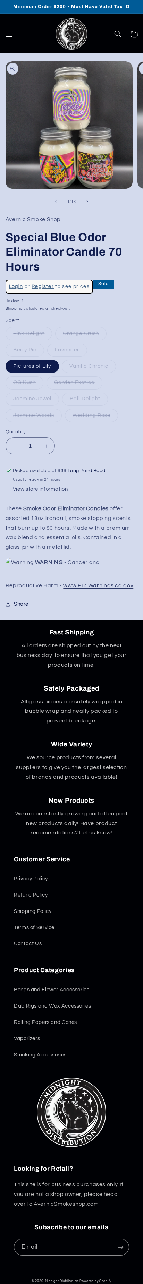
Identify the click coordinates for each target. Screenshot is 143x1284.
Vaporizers (27, 1038)
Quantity (16, 431)
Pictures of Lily (32, 366)
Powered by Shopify (95, 1281)
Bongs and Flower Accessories (52, 989)
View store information (40, 489)
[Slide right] (87, 201)
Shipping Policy (32, 911)
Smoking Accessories (40, 1055)
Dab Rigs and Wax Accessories (52, 1006)
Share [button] (21, 604)
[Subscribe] (121, 1247)
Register (43, 286)
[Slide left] (56, 201)
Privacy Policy (31, 878)
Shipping (14, 308)
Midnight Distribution (61, 1281)
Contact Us (28, 943)
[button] (9, 34)
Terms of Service (34, 927)
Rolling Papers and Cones (45, 1022)
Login (16, 286)
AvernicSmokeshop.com (66, 1204)
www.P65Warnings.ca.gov (98, 585)
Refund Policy (31, 895)
